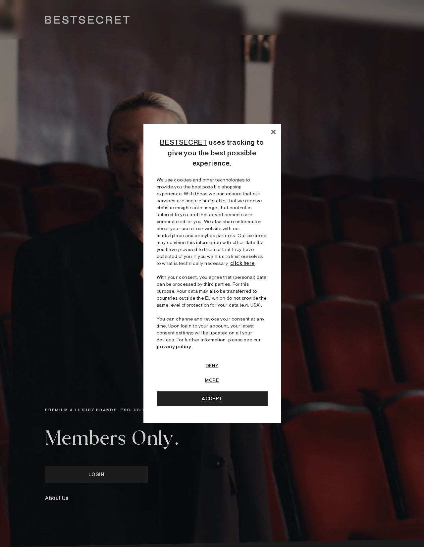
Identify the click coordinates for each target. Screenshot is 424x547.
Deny (212, 365)
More (212, 380)
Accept (212, 398)
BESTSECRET (183, 142)
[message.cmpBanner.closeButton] (273, 131)
